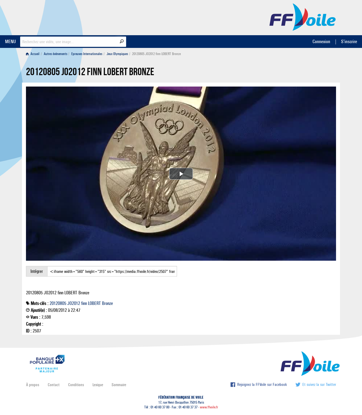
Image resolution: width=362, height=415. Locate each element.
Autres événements (55, 54)
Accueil (34, 54)
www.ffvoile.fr (209, 407)
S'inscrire (349, 41)
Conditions (76, 384)
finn (84, 303)
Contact (54, 384)
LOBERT (94, 303)
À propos (32, 384)
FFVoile (302, 17)
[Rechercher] (122, 41)
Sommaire (119, 384)
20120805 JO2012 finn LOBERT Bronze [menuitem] (156, 54)
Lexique (97, 384)
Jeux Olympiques (117, 54)
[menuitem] (34, 54)
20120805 (58, 303)
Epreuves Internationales (86, 54)
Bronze (107, 303)
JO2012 (73, 303)
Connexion (321, 41)
